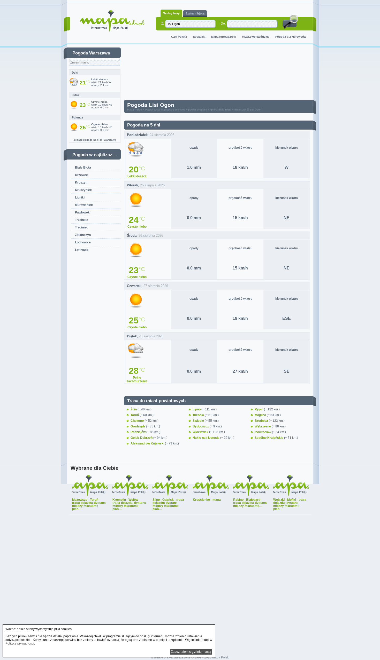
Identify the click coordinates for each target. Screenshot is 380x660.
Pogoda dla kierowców (290, 36)
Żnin (134, 409)
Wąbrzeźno (263, 426)
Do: (223, 23)
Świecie (199, 421)
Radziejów (138, 432)
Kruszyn (81, 182)
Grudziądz (138, 426)
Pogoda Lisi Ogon (150, 105)
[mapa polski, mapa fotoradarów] (112, 21)
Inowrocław (263, 432)
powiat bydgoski (197, 109)
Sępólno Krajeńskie (269, 438)
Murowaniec (84, 205)
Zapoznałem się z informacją (191, 652)
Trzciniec (81, 220)
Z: (162, 23)
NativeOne (190, 518)
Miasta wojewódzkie (255, 36)
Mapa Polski (134, 109)
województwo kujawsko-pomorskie (165, 109)
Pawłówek (82, 212)
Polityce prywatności (19, 643)
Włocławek (201, 432)
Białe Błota (83, 167)
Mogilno (261, 415)
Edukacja (199, 36)
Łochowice (83, 242)
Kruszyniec (83, 190)
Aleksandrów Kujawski (148, 443)
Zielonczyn (83, 235)
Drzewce (81, 175)
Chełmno (138, 421)
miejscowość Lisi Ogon (247, 109)
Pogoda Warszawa (91, 53)
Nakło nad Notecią (206, 438)
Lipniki (80, 197)
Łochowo (81, 250)
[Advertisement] (221, 73)
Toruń (135, 415)
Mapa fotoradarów (223, 36)
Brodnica (262, 421)
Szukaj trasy (171, 13)
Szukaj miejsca (195, 13)
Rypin (259, 409)
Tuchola (199, 415)
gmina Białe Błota (220, 109)
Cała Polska (179, 36)
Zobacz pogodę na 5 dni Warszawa (95, 139)
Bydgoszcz (201, 426)
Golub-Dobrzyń (142, 438)
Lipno (197, 409)
